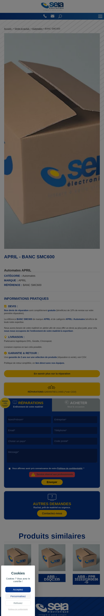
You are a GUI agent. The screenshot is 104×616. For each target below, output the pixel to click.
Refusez (18, 603)
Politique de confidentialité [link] (18, 609)
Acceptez (18, 589)
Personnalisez (18, 596)
